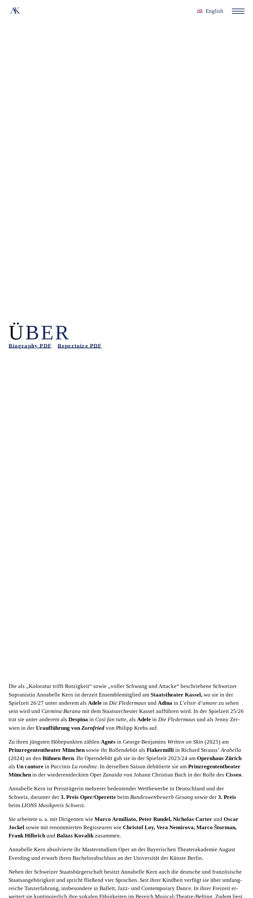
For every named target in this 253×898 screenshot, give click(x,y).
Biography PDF (30, 346)
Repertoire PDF (80, 346)
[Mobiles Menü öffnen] (238, 11)
